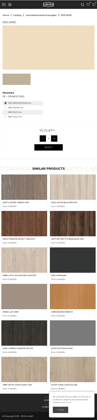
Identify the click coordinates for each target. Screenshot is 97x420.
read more (66, 402)
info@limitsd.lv (48, 407)
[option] (48, 47)
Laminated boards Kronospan (41, 15)
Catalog (17, 15)
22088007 (48, 400)
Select (49, 147)
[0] (88, 4)
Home (6, 15)
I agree (60, 410)
